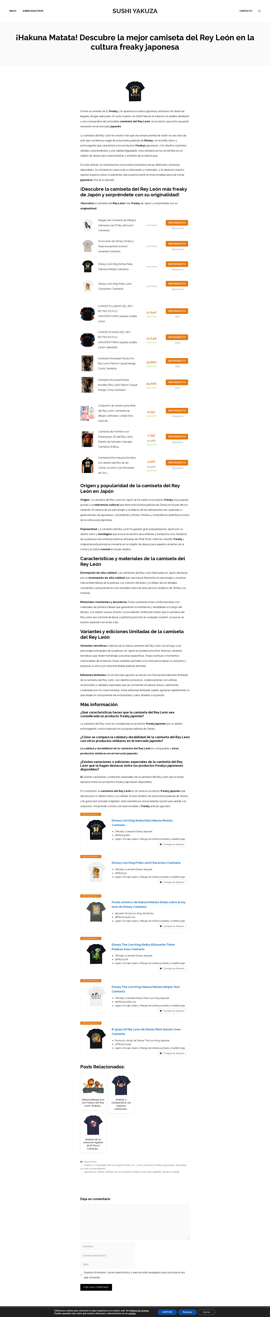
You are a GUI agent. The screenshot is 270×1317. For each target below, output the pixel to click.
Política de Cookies (139, 1310)
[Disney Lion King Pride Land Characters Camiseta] (96, 872)
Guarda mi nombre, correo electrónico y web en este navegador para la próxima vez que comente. (134, 1275)
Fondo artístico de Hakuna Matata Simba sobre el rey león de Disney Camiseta (149, 904)
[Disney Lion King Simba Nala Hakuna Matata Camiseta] (96, 830)
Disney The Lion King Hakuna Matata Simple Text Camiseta (146, 989)
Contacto (246, 11)
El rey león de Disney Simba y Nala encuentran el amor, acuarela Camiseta (116, 246)
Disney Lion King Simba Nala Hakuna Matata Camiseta (142, 823)
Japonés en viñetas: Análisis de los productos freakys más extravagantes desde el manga (131, 1171)
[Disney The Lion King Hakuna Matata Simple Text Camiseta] (96, 996)
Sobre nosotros (32, 11)
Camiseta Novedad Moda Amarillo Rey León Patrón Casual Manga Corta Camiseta (117, 385)
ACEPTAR (167, 1312)
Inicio (12, 11)
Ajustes (206, 1312)
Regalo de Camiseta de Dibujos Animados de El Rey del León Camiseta (117, 225)
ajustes (132, 1313)
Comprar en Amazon (173, 844)
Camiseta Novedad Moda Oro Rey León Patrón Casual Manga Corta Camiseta (116, 363)
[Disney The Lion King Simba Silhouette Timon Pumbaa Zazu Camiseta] (96, 954)
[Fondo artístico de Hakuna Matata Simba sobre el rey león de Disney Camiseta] (96, 912)
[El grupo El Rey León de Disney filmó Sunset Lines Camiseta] (96, 1039)
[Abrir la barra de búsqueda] (259, 11)
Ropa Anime (90, 1161)
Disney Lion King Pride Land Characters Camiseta (146, 862)
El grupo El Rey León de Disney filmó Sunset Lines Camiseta (146, 1032)
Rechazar (187, 1312)
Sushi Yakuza (135, 11)
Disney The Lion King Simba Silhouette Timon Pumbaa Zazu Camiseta (143, 947)
